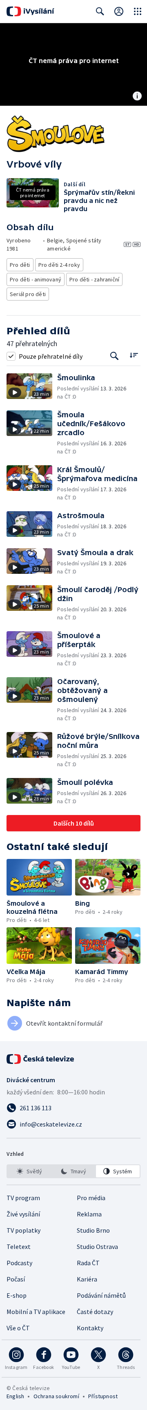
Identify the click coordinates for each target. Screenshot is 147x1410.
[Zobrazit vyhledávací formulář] (100, 11)
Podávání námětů (101, 1295)
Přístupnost (103, 1396)
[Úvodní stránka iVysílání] (30, 11)
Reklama (89, 1214)
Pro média (91, 1198)
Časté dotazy (95, 1312)
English (15, 1396)
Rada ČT (88, 1263)
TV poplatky (23, 1230)
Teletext (19, 1246)
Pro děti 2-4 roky (59, 264)
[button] (32, 387)
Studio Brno (93, 1230)
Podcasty (19, 1263)
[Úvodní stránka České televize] (41, 1059)
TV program (23, 1198)
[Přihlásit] (118, 11)
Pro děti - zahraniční (94, 279)
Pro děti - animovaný (35, 279)
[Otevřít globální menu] (137, 11)
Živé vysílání (23, 1214)
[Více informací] (137, 97)
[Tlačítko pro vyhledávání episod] (114, 356)
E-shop (17, 1295)
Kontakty (90, 1328)
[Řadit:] (133, 355)
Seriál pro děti (28, 294)
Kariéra (87, 1279)
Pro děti (20, 264)
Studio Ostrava (97, 1246)
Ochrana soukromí (56, 1396)
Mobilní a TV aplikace (36, 1312)
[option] (29, 1171)
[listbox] (73, 1171)
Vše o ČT (18, 1328)
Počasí (16, 1279)
